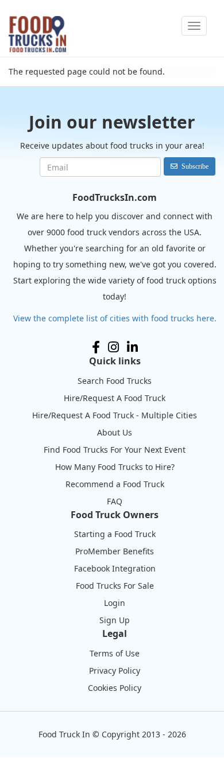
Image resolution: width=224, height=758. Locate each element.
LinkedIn (132, 347)
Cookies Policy (114, 687)
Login (114, 602)
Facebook (96, 347)
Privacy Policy (114, 670)
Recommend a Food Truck (114, 484)
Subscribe (194, 166)
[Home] (37, 34)
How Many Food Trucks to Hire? (115, 466)
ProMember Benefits (114, 551)
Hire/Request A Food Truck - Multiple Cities (114, 415)
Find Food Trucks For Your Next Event (115, 449)
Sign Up (114, 620)
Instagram (113, 347)
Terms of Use (115, 653)
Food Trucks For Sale (115, 585)
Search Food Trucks (115, 380)
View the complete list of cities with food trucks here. (115, 318)
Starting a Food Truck (115, 533)
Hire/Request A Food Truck (114, 397)
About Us (114, 432)
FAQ (114, 501)
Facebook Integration (115, 568)
